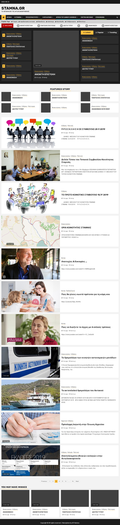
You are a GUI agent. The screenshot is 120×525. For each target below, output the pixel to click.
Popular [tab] (100, 32)
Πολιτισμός (16, 37)
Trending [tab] (113, 32)
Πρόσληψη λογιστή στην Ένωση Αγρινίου (82, 424)
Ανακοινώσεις (10, 46)
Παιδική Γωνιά (70, 291)
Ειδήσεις (9, 37)
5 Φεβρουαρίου (71, 21)
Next (77, 481)
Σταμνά (15, 21)
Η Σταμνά (17, 17)
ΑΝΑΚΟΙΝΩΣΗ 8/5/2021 (101, 109)
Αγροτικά (64, 421)
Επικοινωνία (100, 17)
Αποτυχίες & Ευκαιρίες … (74, 261)
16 (72, 481)
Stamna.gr (13, 8)
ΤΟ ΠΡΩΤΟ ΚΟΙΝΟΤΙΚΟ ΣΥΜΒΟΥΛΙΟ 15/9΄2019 (84, 195)
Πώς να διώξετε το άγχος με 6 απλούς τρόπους (86, 327)
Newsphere (66, 523)
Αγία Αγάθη (60, 21)
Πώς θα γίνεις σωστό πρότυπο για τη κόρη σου (85, 294)
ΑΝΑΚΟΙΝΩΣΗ (83, 25)
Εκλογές (70, 452)
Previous (44, 481)
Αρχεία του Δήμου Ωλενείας (66, 17)
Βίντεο (63, 258)
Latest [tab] (88, 32)
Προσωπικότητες (32, 17)
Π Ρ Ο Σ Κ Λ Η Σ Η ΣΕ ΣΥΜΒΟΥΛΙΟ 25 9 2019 (83, 129)
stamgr (50, 77)
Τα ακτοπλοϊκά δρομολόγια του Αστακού (82, 390)
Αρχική (9, 17)
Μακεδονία (41, 21)
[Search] (117, 17)
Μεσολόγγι (82, 21)
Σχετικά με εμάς (87, 17)
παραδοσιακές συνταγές (27, 21)
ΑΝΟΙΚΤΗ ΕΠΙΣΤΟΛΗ (16, 25)
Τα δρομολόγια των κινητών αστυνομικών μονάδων (88, 357)
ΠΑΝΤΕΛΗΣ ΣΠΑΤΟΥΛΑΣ (38, 25)
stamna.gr (51, 21)
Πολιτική (70, 125)
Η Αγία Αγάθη (47, 17)
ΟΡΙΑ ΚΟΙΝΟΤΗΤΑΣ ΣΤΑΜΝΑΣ (76, 227)
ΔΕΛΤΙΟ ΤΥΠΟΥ (58, 25)
